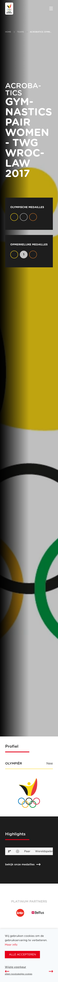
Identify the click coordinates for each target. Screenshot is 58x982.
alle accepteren (22, 954)
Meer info (11, 944)
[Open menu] (51, 9)
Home (8, 32)
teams (20, 32)
